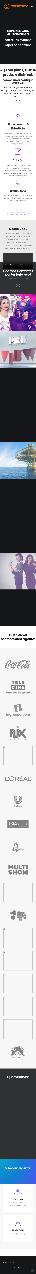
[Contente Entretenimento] (16, 6)
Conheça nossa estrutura (18, 214)
